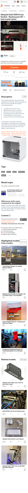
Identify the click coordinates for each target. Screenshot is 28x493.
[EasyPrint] (15, 1)
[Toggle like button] (3, 270)
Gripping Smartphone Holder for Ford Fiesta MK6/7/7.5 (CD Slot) (12, 350)
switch (8, 172)
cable (3, 172)
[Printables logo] (1, 5)
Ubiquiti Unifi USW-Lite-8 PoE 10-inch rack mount (12, 383)
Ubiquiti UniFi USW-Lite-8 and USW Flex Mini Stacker (13, 466)
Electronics (22, 10)
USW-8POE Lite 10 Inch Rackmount (13, 411)
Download (15, 67)
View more (23, 242)
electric (4, 175)
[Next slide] (25, 46)
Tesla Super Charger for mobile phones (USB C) (12, 266)
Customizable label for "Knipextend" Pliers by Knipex (13, 322)
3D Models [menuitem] (7, 5)
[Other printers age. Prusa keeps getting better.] (14, 83)
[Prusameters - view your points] (18, 2)
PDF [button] (25, 96)
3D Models (4, 10)
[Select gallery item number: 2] (13, 291)
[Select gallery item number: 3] (14, 291)
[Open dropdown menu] (26, 14)
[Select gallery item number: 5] (16, 263)
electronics (21, 172)
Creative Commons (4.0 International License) (12, 222)
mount (14, 172)
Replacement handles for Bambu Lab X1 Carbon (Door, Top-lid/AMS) (13, 294)
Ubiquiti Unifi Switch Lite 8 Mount (13, 439)
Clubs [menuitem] (18, 5)
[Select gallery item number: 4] (15, 263)
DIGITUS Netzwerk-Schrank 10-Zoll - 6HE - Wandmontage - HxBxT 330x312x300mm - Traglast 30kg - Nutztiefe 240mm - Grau (14, 133)
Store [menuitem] (13, 5)
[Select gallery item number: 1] (11, 263)
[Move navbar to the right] (26, 5)
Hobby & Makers (13, 10)
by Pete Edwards (11, 193)
